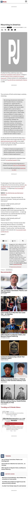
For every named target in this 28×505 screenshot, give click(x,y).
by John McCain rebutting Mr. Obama (17, 80)
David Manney (4, 404)
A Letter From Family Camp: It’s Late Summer (14, 486)
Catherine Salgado (5, 315)
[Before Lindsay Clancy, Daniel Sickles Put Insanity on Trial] (14, 392)
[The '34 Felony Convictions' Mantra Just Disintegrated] (14, 281)
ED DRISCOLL (9, 269)
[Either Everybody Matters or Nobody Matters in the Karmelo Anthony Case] (14, 370)
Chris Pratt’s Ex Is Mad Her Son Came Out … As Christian (13, 313)
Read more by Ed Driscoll (16, 266)
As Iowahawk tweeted (11, 160)
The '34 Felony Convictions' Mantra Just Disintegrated (14, 291)
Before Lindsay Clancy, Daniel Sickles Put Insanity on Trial (13, 401)
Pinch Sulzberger (19, 188)
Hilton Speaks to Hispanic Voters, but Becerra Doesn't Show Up (13, 335)
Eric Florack (4, 293)
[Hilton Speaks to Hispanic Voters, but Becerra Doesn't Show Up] (14, 326)
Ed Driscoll (3, 27)
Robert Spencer (4, 359)
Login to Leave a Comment (14, 423)
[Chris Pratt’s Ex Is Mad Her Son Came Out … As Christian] (14, 303)
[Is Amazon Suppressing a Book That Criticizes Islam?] (14, 348)
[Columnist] (5, 246)
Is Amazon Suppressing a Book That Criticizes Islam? (12, 357)
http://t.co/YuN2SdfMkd (19, 165)
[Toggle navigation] (26, 1)
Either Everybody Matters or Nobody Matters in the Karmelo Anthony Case (13, 379)
